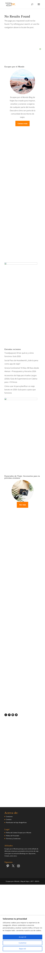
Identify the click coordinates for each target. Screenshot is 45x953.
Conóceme (9, 816)
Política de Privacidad (12, 836)
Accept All (22, 937)
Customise (22, 943)
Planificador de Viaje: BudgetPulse (16, 822)
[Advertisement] (22, 621)
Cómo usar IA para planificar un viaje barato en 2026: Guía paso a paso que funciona (20, 389)
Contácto (8, 819)
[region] (22, 934)
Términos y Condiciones (13, 839)
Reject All (22, 949)
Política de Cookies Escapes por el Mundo (18, 833)
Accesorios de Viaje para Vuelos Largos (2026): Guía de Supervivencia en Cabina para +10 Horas (20, 378)
